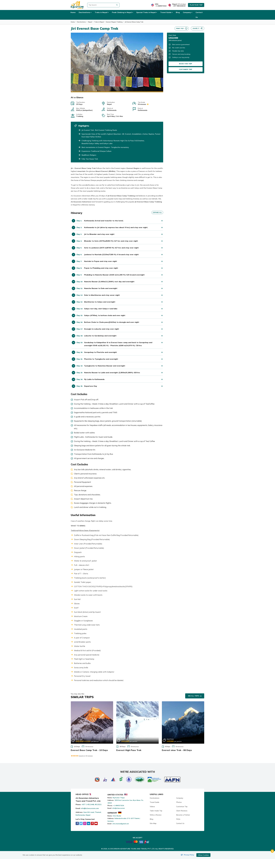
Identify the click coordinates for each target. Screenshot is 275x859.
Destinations (81, 22)
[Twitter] (81, 823)
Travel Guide (154, 802)
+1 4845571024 (161, 6)
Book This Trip (185, 64)
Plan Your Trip (196, 5)
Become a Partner (183, 815)
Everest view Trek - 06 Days (177, 750)
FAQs (178, 819)
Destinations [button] (84, 12)
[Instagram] (84, 823)
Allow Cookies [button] (203, 855)
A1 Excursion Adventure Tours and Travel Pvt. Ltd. (131, 849)
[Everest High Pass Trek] (137, 722)
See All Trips (193, 696)
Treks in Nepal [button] (101, 12)
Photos (179, 802)
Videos (152, 807)
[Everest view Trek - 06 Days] (183, 722)
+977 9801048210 (179, 6)
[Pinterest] (92, 823)
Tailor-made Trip (156, 811)
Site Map (153, 823)
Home (73, 12)
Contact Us (199, 14)
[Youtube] (96, 823)
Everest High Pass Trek (128, 750)
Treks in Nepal (99, 22)
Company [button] (187, 12)
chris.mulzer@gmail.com (120, 824)
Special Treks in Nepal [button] (146, 12)
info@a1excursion (118, 808)
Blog (178, 12)
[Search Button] (117, 5)
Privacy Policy (189, 855)
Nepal (90, 22)
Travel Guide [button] (165, 12)
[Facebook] (77, 823)
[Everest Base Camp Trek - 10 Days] (92, 722)
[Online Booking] (137, 842)
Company (179, 798)
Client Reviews (181, 811)
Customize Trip (185, 69)
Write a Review (155, 815)
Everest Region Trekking (114, 22)
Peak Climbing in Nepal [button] (122, 12)
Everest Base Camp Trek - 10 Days (89, 750)
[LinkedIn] (88, 823)
